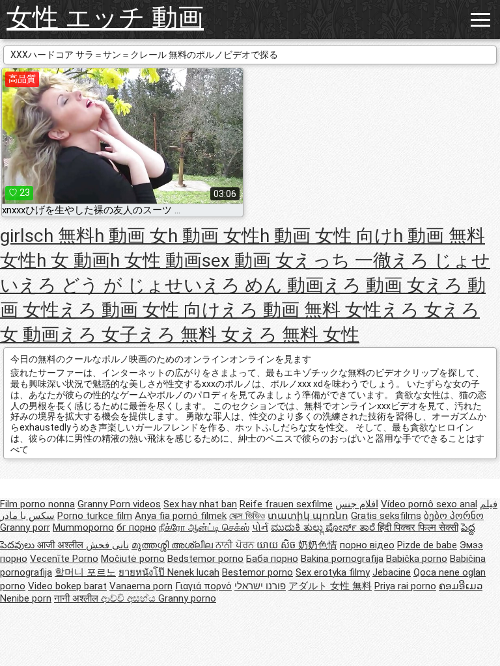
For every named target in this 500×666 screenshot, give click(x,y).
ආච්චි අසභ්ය (129, 598)
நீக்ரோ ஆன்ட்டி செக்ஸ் (204, 527)
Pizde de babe (427, 545)
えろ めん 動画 (263, 285)
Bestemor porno (257, 572)
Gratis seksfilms (386, 516)
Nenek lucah (193, 572)
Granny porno (187, 598)
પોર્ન (260, 527)
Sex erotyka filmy (333, 572)
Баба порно (272, 559)
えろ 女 (412, 310)
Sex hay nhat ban (200, 504)
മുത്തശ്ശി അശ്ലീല (173, 545)
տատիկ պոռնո (308, 516)
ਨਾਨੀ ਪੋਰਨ (236, 545)
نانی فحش (107, 545)
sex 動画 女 (248, 260)
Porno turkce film (94, 516)
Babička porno (416, 559)
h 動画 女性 (214, 235)
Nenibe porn (25, 598)
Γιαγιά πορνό (203, 586)
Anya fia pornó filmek (181, 516)
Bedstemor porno (205, 559)
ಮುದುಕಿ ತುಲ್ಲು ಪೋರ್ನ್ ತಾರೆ (324, 527)
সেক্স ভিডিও (247, 516)
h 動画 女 (131, 235)
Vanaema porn (141, 586)
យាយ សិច (277, 545)
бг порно (136, 527)
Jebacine (391, 572)
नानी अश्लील (77, 598)
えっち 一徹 (342, 260)
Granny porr (25, 527)
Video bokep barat (67, 586)
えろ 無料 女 (189, 334)
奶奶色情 (317, 545)
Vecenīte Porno (64, 559)
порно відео (367, 545)
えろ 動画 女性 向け (140, 310)
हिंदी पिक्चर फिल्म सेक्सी (418, 527)
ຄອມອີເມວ (460, 586)
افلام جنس (356, 504)
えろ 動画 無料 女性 (301, 310)
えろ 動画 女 (374, 285)
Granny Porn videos (119, 504)
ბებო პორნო (454, 516)
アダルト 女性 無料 (330, 586)
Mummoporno (83, 527)
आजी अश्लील (61, 545)
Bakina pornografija (342, 559)
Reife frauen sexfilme (286, 504)
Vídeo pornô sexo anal (429, 504)
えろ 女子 (98, 334)
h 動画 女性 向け (326, 235)
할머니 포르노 (85, 572)
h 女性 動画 (156, 260)
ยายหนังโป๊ (142, 572)
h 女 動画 (73, 260)
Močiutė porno (133, 559)
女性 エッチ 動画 (105, 18)
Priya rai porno (405, 586)
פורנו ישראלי (260, 586)
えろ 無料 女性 (299, 334)
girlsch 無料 (47, 235)
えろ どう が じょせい (110, 285)
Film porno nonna (37, 504)
